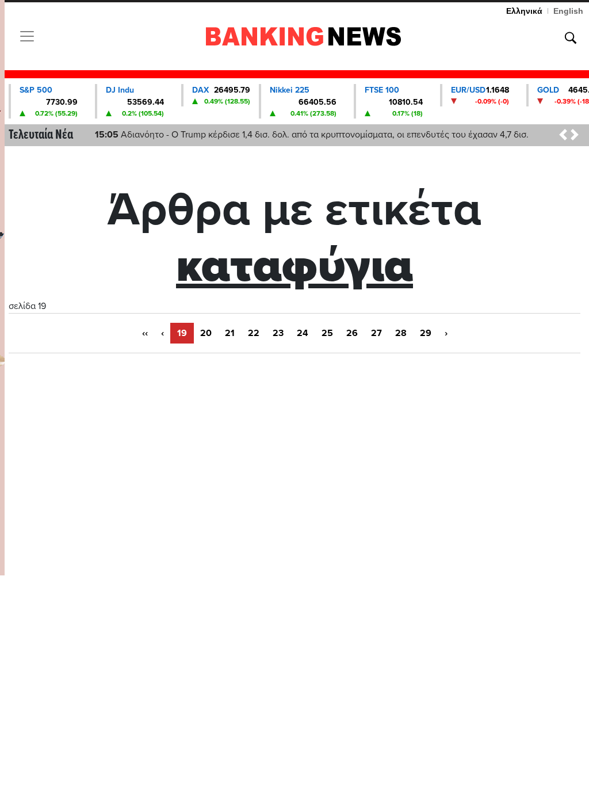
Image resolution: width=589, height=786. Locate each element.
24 (302, 333)
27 (376, 333)
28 (401, 333)
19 (182, 333)
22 (253, 333)
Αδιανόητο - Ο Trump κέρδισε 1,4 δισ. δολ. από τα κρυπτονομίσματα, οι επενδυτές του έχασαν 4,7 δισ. (312, 134)
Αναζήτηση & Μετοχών (570, 38)
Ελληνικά (524, 11)
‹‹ (145, 333)
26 (352, 333)
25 (327, 333)
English (568, 11)
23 (278, 333)
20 (206, 333)
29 (425, 333)
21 (230, 333)
